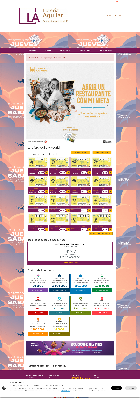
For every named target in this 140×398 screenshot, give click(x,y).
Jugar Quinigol (59, 312)
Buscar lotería (81, 152)
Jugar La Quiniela (38, 312)
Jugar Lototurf (38, 333)
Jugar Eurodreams (38, 290)
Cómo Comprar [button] (65, 50)
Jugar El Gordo (101, 313)
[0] (116, 16)
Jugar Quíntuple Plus (59, 333)
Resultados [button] (32, 50)
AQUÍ (11, 393)
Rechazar (131, 388)
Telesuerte (96, 377)
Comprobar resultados (70, 263)
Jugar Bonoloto (80, 312)
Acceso (111, 16)
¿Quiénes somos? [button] (85, 50)
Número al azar (103, 152)
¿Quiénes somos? (30, 377)
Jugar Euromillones (59, 290)
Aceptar (116, 388)
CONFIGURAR (65, 391)
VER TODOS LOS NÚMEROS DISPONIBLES (101, 233)
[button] (32, 105)
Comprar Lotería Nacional (80, 291)
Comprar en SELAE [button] (106, 50)
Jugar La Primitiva (102, 290)
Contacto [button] (48, 50)
